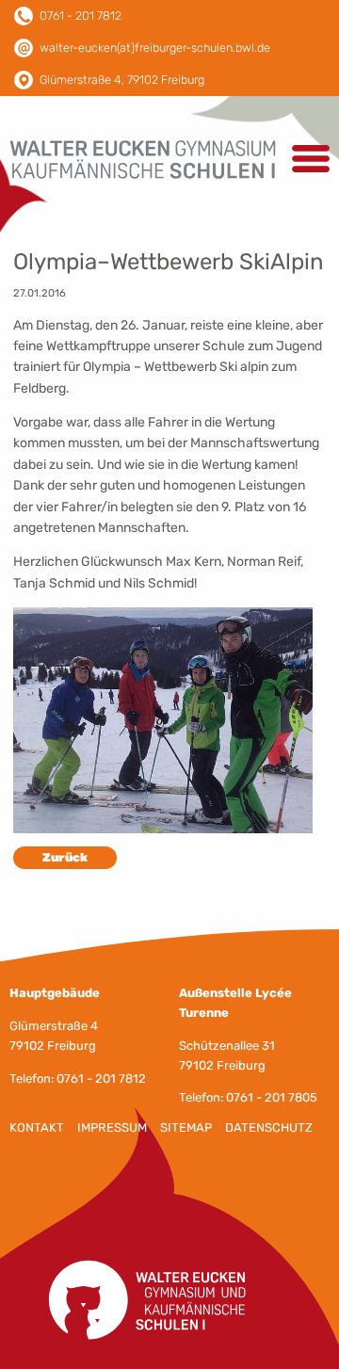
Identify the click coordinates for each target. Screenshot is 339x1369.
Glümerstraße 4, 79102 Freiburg (122, 79)
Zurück (65, 857)
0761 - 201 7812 (80, 15)
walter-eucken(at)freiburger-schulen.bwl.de (155, 47)
